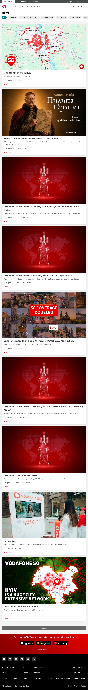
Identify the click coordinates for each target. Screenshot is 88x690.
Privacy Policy (6, 686)
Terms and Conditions (22, 686)
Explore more (42, 650)
